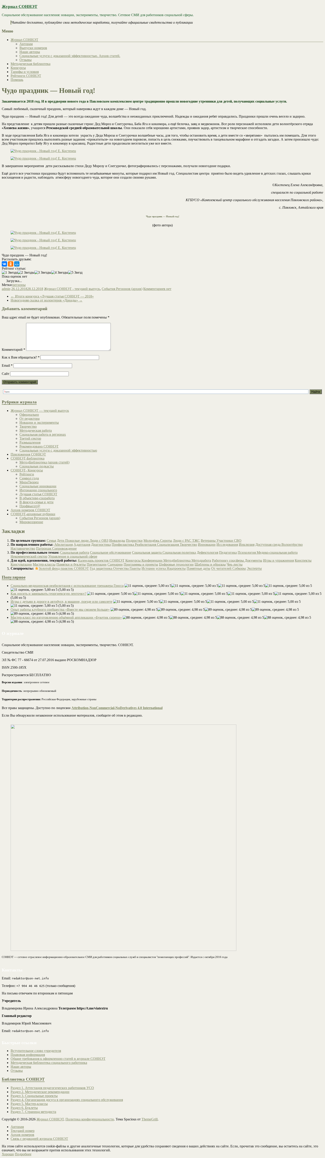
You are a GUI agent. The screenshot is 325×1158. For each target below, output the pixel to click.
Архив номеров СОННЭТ (30, 510)
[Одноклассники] (10, 264)
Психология (247, 552)
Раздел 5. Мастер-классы (29, 1104)
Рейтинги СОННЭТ (26, 76)
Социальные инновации (37, 486)
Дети (61, 540)
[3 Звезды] (42, 273)
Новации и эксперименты (39, 422)
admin (6, 289)
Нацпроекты (176, 568)
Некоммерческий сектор (29, 556)
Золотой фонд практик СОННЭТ (64, 568)
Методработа (201, 560)
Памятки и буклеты (71, 564)
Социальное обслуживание (110, 552)
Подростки (134, 540)
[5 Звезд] (75, 273)
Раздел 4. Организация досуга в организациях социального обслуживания (67, 1100)
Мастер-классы (44, 564)
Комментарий (13, 349)
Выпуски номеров (33, 48)
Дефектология (207, 552)
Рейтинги (26, 474)
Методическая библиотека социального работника (49, 1063)
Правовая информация (28, 1055)
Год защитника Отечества (110, 568)
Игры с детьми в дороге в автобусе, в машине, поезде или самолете (61, 601)
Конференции (152, 560)
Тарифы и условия (25, 72)
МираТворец (29, 482)
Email (7, 365)
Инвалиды (117, 540)
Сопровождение (64, 548)
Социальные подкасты (36, 466)
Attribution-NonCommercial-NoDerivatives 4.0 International (116, 708)
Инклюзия (246, 544)
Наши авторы (29, 52)
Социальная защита (147, 552)
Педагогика (228, 552)
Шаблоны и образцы (210, 564)
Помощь (17, 80)
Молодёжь (151, 540)
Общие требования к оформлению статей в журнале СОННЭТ (58, 1059)
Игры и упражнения (278, 560)
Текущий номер (22, 1131)
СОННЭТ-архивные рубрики (33, 514)
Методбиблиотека (177, 560)
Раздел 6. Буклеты (24, 1108)
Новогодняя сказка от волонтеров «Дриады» (46, 300)
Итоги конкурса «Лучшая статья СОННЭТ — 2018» (52, 296)
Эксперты (254, 568)
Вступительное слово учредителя (36, 1051)
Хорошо (8, 1154)
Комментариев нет (157, 289)
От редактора (29, 418)
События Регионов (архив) (122, 289)
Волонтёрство (292, 544)
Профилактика (123, 544)
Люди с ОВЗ (99, 540)
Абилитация (63, 544)
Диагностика (101, 544)
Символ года (29, 478)
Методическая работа (35, 430)
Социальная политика (179, 552)
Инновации (207, 544)
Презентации (97, 564)
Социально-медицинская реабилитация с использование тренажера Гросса (67, 586)
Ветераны (208, 540)
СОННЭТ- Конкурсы (27, 470)
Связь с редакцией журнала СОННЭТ (39, 1139)
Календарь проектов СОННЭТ (101, 560)
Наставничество (23, 548)
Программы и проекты (141, 564)
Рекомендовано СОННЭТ (39, 446)
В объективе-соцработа (37, 498)
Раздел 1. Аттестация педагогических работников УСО (52, 1088)
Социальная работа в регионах (42, 434)
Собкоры (239, 568)
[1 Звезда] (10, 273)
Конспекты (303, 560)
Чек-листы (235, 564)
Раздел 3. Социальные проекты (34, 1096)
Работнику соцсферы (228, 560)
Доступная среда (268, 544)
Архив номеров (22, 1135)
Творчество (28, 426)
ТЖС (196, 540)
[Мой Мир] (16, 264)
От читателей (221, 568)
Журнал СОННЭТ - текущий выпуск (72, 289)
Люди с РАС (182, 540)
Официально (29, 414)
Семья (51, 540)
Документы (253, 560)
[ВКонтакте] (4, 264)
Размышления (29, 442)
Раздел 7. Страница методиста (33, 1112)
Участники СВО (228, 540)
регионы (19, 285)
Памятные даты (198, 568)
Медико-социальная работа (277, 552)
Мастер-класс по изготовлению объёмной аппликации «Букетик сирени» (66, 617)
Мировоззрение (31, 522)
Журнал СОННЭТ (19, 6)
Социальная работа (74, 552)
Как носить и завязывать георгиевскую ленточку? (48, 593)
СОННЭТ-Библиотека (27, 458)
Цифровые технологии (176, 564)
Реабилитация (146, 544)
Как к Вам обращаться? (21, 357)
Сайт (5, 374)
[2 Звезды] (26, 273)
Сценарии (115, 564)
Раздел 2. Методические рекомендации (40, 1092)
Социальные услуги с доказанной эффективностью (58, 450)
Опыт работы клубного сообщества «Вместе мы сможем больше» (60, 609)
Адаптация (82, 544)
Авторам (26, 44)
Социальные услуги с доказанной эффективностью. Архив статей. (69, 56)
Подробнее (23, 1154)
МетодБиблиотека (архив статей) (44, 462)
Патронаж (44, 548)
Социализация (168, 544)
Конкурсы (18, 68)
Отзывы (25, 60)
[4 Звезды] (59, 273)
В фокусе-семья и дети (36, 502)
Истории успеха (154, 568)
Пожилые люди (77, 540)
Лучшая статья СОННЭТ (38, 494)
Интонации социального (38, 490)
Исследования (227, 544)
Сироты (166, 540)
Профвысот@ (29, 506)
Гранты (135, 568)
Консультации (21, 564)
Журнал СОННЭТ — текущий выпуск (40, 410)
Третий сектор (30, 438)
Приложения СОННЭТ (28, 454)
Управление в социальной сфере (72, 556)
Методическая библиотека (30, 64)
